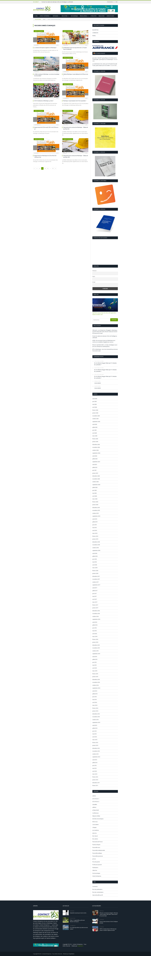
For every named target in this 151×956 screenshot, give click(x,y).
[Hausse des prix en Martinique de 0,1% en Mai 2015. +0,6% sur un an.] (46, 145)
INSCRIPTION (95, 30)
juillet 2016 (94, 625)
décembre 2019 (96, 507)
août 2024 (94, 456)
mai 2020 (94, 493)
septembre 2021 (96, 461)
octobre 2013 (95, 719)
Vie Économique (74, 16)
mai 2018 (94, 562)
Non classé (95, 836)
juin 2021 (94, 470)
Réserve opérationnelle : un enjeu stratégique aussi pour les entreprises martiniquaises (104, 345)
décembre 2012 (96, 748)
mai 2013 (94, 734)
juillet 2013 (94, 728)
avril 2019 (94, 530)
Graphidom (80, 946)
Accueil (36, 16)
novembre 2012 (96, 751)
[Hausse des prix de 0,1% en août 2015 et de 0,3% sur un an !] (46, 117)
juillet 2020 (94, 487)
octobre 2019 (95, 513)
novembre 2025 (96, 416)
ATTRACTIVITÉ (93, 16)
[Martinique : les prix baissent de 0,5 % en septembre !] (75, 90)
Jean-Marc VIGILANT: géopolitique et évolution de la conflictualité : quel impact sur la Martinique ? (104, 58)
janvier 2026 (95, 413)
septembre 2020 (96, 484)
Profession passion (97, 864)
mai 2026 (94, 404)
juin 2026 (94, 401)
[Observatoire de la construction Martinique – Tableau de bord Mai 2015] (75, 117)
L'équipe (94, 827)
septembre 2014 (96, 688)
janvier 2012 (95, 779)
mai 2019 (94, 527)
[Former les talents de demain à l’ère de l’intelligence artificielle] (95, 921)
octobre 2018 (95, 547)
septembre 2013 (96, 722)
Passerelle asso (96, 847)
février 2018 (95, 570)
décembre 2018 (96, 542)
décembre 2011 (96, 782)
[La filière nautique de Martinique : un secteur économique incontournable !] (46, 64)
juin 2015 (94, 662)
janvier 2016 (95, 642)
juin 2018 (94, 559)
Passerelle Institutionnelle (98, 850)
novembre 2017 (96, 579)
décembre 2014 (96, 679)
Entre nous (95, 821)
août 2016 (94, 622)
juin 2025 (94, 430)
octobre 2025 (95, 418)
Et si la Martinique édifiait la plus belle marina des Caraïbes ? (79, 928)
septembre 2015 (96, 653)
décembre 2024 (96, 444)
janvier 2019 (95, 539)
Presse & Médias (83, 16)
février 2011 (95, 785)
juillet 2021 (94, 467)
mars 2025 (94, 436)
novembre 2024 (96, 447)
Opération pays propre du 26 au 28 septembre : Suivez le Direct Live (104, 313)
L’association (97, 383)
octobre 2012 (95, 754)
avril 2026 (94, 407)
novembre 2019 (96, 510)
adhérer (94, 807)
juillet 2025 (94, 427)
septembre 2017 (96, 585)
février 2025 (95, 438)
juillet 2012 (94, 762)
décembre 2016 (96, 610)
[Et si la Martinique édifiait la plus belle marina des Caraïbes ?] (66, 927)
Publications (101, 16)
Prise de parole (96, 861)
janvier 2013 (95, 745)
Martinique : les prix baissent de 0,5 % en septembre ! (74, 101)
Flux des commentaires (97, 892)
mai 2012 (94, 768)
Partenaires (55, 16)
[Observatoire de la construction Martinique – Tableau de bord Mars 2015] (75, 145)
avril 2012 (94, 771)
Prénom (94, 270)
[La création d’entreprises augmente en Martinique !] (46, 37)
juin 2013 (94, 731)
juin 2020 (94, 490)
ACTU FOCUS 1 (95, 798)
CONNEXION (95, 32)
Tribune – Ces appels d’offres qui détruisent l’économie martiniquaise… (77, 921)
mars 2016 (94, 636)
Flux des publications (97, 889)
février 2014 (95, 708)
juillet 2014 (94, 693)
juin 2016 (94, 628)
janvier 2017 (95, 607)
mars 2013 (94, 739)
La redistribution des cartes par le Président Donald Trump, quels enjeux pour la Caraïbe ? (104, 64)
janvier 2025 (95, 441)
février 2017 (95, 605)
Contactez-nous (110, 16)
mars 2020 (94, 499)
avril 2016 (94, 633)
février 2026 (95, 410)
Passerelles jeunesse (97, 856)
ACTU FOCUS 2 (95, 801)
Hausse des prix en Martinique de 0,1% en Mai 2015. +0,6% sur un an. (45, 156)
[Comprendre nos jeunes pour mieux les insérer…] (66, 912)
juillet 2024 (94, 458)
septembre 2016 (96, 619)
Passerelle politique (97, 853)
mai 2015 (94, 665)
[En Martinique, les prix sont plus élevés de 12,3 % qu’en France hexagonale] (75, 37)
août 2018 (94, 553)
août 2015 (94, 656)
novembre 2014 (96, 682)
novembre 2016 (96, 613)
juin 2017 (94, 593)
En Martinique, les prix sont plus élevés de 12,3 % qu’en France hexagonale (75, 48)
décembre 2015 (96, 645)
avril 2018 (94, 565)
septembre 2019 (96, 516)
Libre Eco (94, 833)
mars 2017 (94, 602)
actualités (94, 804)
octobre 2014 (95, 685)
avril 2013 (94, 736)
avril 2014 (94, 702)
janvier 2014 (95, 711)
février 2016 (95, 639)
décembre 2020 (96, 476)
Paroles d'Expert (96, 844)
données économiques (39, 31)
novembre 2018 (96, 544)
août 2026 (94, 398)
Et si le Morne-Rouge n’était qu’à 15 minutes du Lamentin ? (105, 363)
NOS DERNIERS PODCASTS (100, 53)
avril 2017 (94, 599)
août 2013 (94, 725)
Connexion (95, 886)
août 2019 (94, 519)
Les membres (95, 830)
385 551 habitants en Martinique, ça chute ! (43, 101)
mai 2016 (94, 630)
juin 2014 (94, 696)
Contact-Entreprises (44, 16)
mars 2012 (94, 774)
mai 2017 (94, 596)
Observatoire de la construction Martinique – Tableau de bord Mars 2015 (75, 156)
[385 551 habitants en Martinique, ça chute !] (46, 90)
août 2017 (94, 587)
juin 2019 (94, 524)
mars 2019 (94, 533)
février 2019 (95, 536)
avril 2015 (94, 668)
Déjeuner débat (96, 816)
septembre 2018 (96, 550)
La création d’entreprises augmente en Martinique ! (45, 47)
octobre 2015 (95, 651)
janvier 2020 (95, 504)
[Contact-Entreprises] (43, 9)
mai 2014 (94, 699)
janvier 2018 (95, 573)
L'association (95, 824)
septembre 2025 (96, 421)
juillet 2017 (94, 590)
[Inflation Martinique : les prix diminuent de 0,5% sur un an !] (75, 64)
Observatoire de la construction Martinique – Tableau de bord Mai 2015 (75, 128)
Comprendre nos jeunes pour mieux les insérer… (78, 913)
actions (94, 796)
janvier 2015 (95, 676)
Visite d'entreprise (96, 876)
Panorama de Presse (97, 841)
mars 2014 (94, 705)
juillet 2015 (94, 659)
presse (94, 859)
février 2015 (95, 673)
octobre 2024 (95, 450)
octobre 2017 (95, 582)
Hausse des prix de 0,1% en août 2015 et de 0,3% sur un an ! (46, 128)
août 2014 (94, 691)
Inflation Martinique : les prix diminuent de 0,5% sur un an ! (75, 74)
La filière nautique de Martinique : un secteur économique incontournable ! (46, 74)
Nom (93, 276)
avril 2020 (94, 496)
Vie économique (96, 873)
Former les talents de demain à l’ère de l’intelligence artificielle (57, 2)
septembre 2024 (96, 453)
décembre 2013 (96, 714)
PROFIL (94, 35)
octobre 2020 (95, 481)
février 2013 (95, 742)
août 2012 (94, 759)
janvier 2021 (95, 473)
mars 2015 (94, 671)
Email (93, 282)
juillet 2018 (94, 556)
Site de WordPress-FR (97, 895)
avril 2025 (94, 433)
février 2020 (95, 501)
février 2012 (95, 777)
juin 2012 (94, 765)
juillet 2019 (94, 522)
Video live (94, 870)
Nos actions (64, 16)
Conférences (95, 813)
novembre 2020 (96, 479)
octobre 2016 (95, 616)
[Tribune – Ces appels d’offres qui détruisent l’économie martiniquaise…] (66, 920)
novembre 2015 (96, 648)
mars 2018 (94, 567)
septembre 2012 (96, 757)
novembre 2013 (96, 716)
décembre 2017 (96, 576)
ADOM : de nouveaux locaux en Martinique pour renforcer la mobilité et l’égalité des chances (103, 341)
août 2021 (94, 464)
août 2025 (94, 424)
